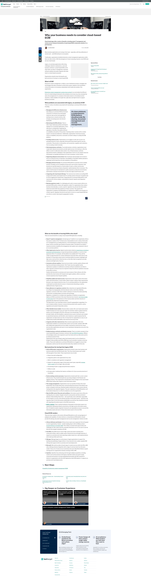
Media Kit (56, 572)
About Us (56, 558)
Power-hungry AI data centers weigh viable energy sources (84, 539)
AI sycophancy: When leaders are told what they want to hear (101, 540)
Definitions (71, 565)
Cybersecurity (45, 540)
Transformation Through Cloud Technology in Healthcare (99, 69)
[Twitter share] (40, 51)
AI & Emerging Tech (65, 532)
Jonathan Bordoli (51, 47)
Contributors (71, 558)
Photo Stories (86, 562)
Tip (45, 31)
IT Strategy (44, 548)
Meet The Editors (58, 562)
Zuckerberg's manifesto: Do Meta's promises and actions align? (67, 540)
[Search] (140, 4)
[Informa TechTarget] (2, 1)
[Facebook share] (40, 48)
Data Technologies (45, 543)
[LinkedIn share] (40, 54)
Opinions (85, 560)
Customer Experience (30, 6)
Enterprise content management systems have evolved (58, 92)
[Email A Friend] (40, 60)
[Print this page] (40, 57)
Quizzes (85, 565)
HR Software (58, 6)
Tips (85, 567)
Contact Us (57, 565)
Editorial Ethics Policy (58, 560)
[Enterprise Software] (6, 2)
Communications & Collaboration (16, 7)
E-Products (71, 567)
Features (71, 572)
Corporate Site (57, 574)
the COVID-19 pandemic (77, 333)
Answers (70, 562)
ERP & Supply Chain (39, 6)
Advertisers (57, 567)
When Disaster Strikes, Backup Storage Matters (99, 73)
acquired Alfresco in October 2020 (54, 425)
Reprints (70, 560)
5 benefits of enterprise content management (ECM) (55, 468)
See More (100, 77)
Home (41, 16)
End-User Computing (49, 6)
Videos (85, 572)
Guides (85, 558)
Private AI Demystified (95, 65)
